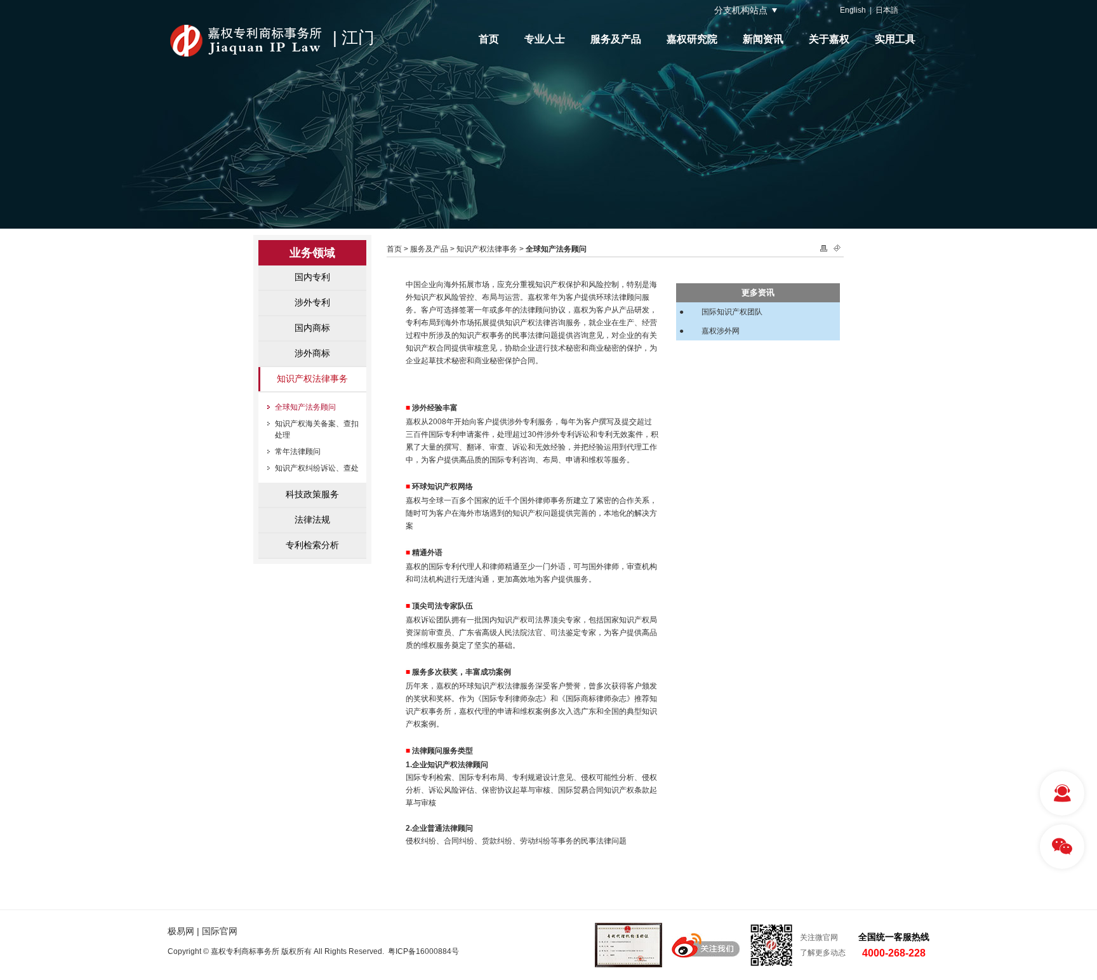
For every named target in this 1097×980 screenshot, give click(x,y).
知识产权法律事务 (312, 378)
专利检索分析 (312, 545)
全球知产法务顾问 (305, 407)
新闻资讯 (763, 39)
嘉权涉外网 (720, 330)
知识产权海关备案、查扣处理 (317, 429)
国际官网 (219, 931)
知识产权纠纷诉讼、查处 (317, 468)
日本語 (886, 10)
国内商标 (312, 328)
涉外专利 (312, 302)
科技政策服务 (312, 494)
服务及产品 (615, 39)
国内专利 (312, 277)
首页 (489, 39)
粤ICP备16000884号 (423, 951)
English (853, 10)
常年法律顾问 (298, 451)
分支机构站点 (741, 10)
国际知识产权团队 (731, 311)
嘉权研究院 (692, 39)
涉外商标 (312, 353)
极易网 (181, 931)
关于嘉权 (829, 39)
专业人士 (544, 39)
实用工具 (895, 39)
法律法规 (312, 519)
